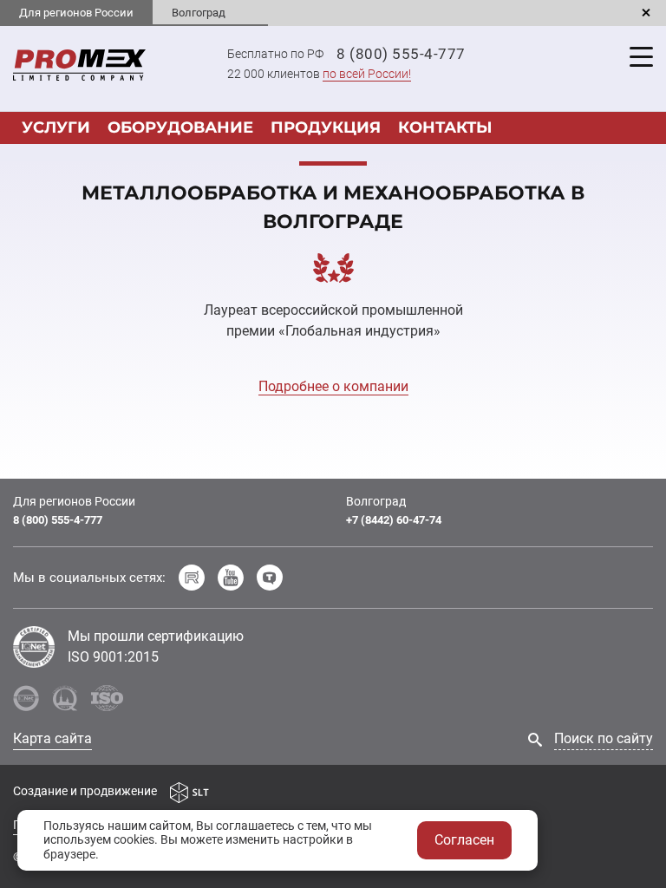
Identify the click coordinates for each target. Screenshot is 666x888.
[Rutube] (192, 578)
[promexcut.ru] (79, 64)
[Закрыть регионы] (646, 13)
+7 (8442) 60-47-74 (393, 519)
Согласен (464, 840)
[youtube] (231, 578)
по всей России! (367, 74)
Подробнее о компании (333, 386)
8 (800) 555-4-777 (401, 53)
